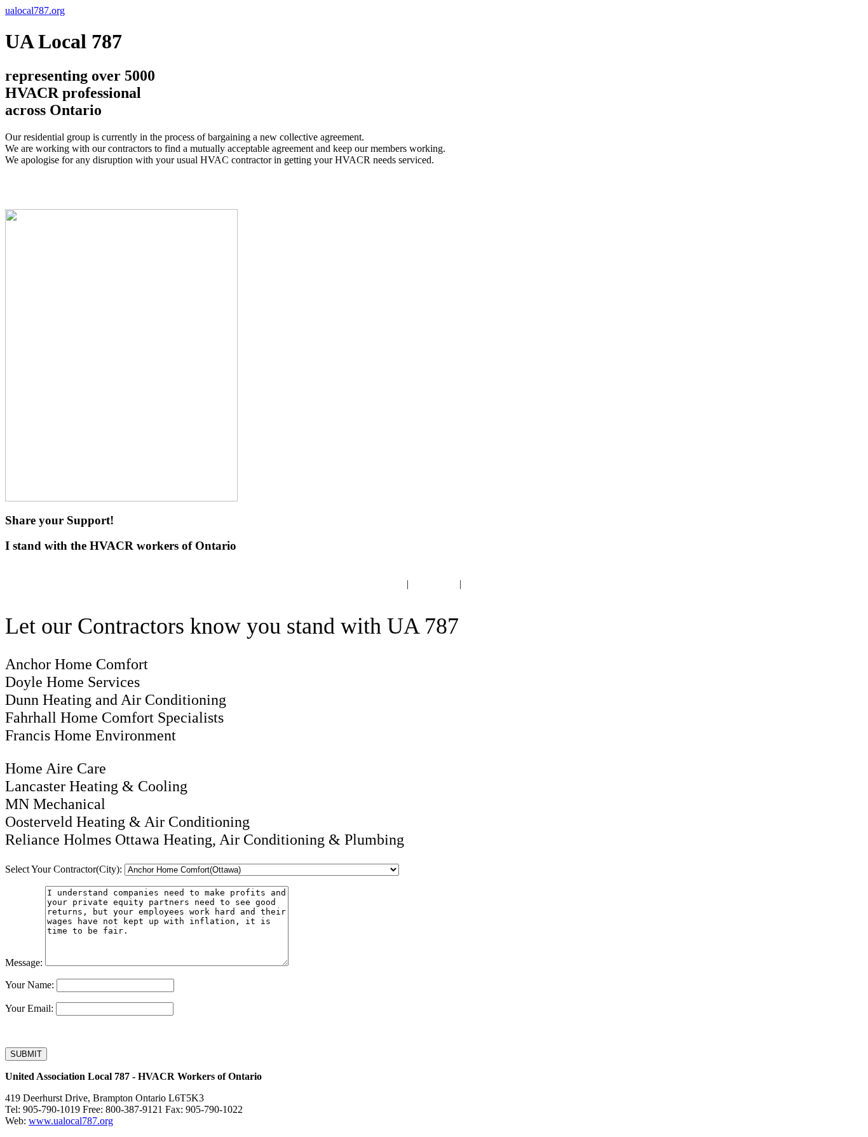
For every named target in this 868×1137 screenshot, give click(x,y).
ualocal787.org (35, 10)
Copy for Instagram (503, 583)
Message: (24, 962)
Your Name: (29, 984)
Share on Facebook (365, 583)
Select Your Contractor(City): (63, 869)
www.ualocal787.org (71, 1120)
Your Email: (29, 1008)
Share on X (434, 583)
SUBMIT (26, 1054)
